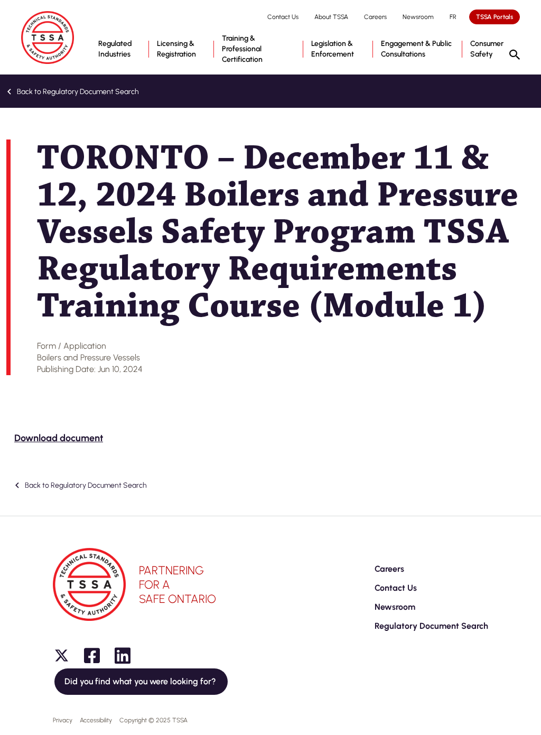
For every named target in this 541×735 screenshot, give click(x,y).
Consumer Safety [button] (486, 49)
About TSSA (331, 17)
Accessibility (96, 720)
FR (453, 17)
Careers (375, 17)
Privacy (62, 720)
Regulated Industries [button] (115, 49)
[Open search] (514, 55)
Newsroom (418, 17)
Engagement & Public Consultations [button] (416, 49)
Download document (58, 438)
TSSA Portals (494, 17)
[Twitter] (61, 655)
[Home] (47, 37)
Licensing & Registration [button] (176, 49)
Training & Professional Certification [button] (242, 49)
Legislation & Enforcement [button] (332, 49)
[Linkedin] (122, 655)
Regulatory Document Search (431, 626)
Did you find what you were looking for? (141, 681)
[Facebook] (91, 655)
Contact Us (283, 17)
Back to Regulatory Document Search (77, 91)
